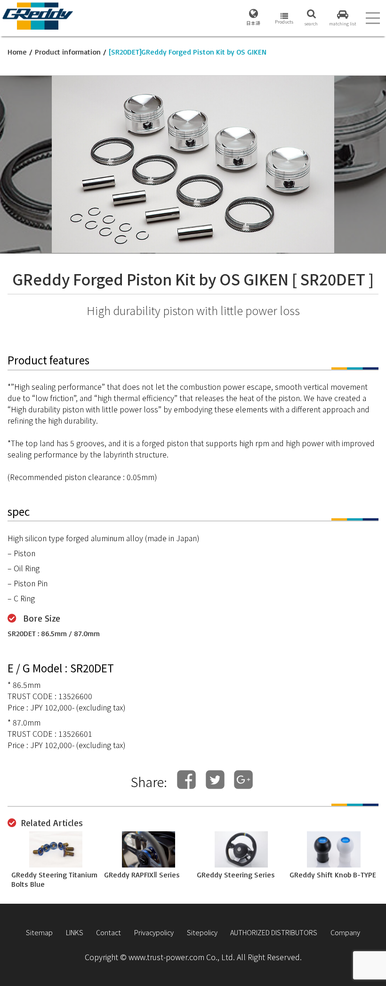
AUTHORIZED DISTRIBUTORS (273, 932)
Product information (68, 51)
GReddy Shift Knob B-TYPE (333, 874)
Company (345, 932)
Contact (108, 932)
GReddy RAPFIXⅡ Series (142, 874)
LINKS (74, 932)
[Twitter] (215, 779)
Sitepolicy (202, 932)
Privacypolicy (154, 932)
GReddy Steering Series (236, 874)
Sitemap (39, 932)
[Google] (243, 779)
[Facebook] (186, 779)
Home (17, 51)
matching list (342, 23)
